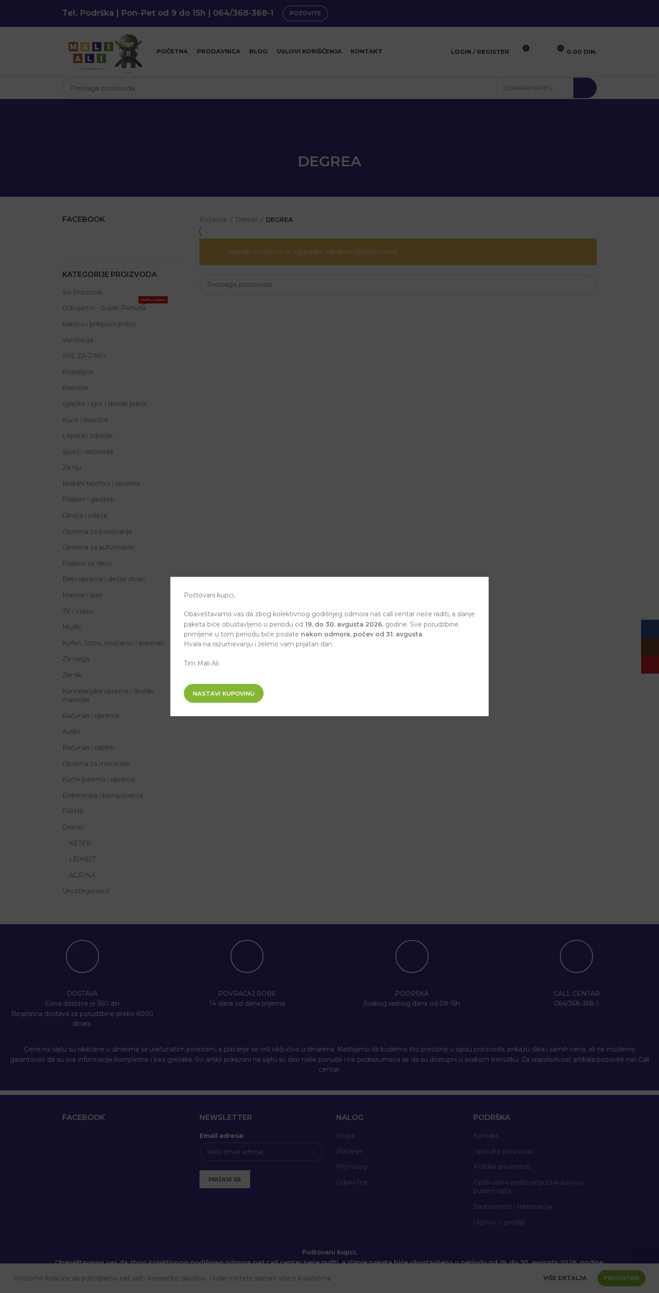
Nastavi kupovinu (224, 693)
